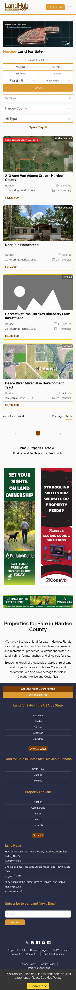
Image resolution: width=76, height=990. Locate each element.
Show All (38, 835)
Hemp (38, 819)
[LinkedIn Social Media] (49, 942)
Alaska (38, 721)
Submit (15, 922)
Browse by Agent (39, 950)
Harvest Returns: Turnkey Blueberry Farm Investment (37, 316)
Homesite (38, 825)
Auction (38, 802)
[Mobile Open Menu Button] (70, 7)
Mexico (38, 780)
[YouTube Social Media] (43, 942)
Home (22, 448)
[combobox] (5, 81)
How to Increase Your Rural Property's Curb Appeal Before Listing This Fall (36, 854)
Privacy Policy (28, 964)
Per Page (57, 416)
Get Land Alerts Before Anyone (38, 689)
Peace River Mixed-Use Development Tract (34, 385)
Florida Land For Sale (26, 453)
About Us (17, 954)
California (38, 738)
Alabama (38, 715)
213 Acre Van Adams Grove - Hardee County (34, 178)
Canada (38, 775)
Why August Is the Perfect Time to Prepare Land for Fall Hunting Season (35, 884)
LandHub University (53, 954)
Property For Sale (17, 950)
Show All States (38, 748)
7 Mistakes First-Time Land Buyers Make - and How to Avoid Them (37, 869)
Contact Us (32, 954)
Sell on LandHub (38, 694)
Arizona (38, 727)
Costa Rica (38, 769)
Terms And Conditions (38, 968)
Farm (38, 813)
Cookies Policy (51, 977)
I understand (38, 986)
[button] (16, 433)
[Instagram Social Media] (32, 942)
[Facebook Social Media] (38, 942)
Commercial (38, 807)
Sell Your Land (55, 7)
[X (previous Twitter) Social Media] (27, 942)
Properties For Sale (42, 448)
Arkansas (38, 733)
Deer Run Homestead (22, 245)
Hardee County (53, 453)
